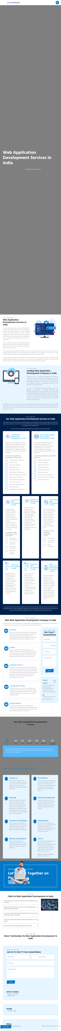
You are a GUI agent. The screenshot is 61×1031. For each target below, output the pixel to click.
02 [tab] (15, 740)
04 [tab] (29, 740)
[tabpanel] (30, 751)
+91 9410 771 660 (49, 699)
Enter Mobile (42, 957)
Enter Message (48, 658)
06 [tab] (43, 740)
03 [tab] (22, 740)
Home (22, 169)
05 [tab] (36, 740)
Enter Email (47, 651)
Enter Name (47, 639)
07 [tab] (52, 740)
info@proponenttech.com (49, 696)
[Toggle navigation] (57, 2)
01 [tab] (7, 740)
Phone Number (54, 645)
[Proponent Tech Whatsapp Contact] (51, 1026)
